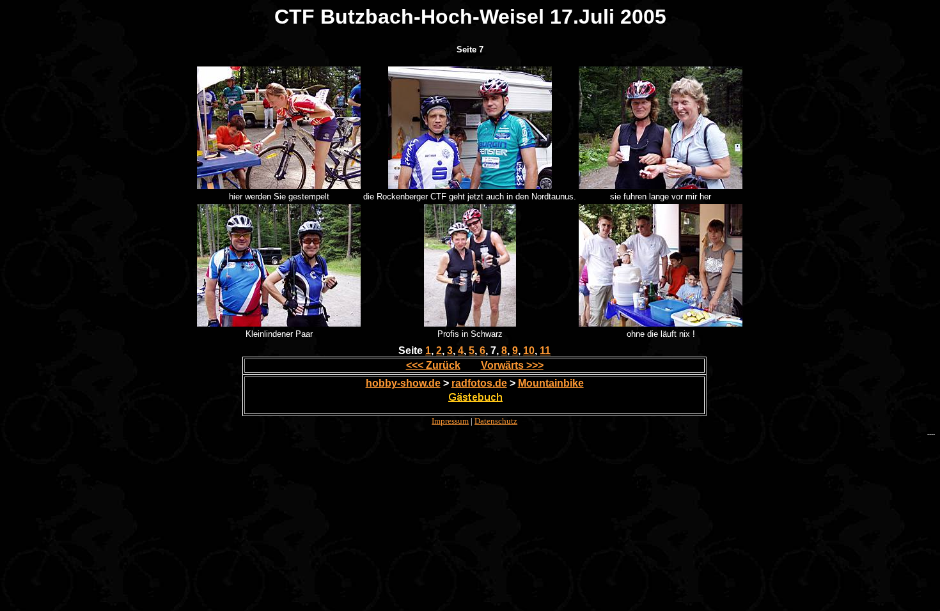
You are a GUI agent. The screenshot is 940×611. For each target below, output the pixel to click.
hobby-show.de (403, 383)
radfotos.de (479, 383)
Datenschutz (495, 421)
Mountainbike (551, 383)
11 (545, 350)
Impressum (450, 421)
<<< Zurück (433, 365)
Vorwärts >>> (512, 365)
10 (529, 350)
